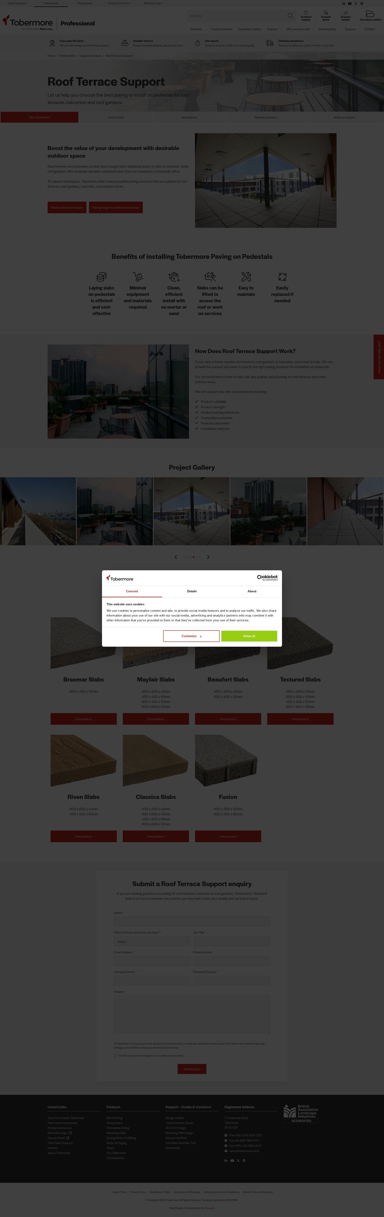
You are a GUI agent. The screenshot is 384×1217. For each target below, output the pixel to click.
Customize (189, 636)
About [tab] (252, 591)
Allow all (249, 636)
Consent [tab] (132, 591)
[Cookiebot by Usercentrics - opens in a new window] (260, 578)
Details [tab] (192, 591)
